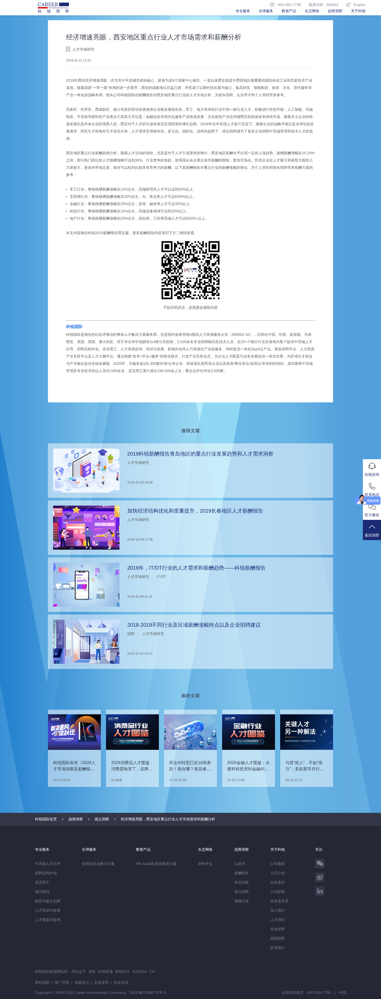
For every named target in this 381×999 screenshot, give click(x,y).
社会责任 (277, 882)
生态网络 (312, 11)
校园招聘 (277, 938)
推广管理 (62, 982)
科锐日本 (122, 971)
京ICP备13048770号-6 (147, 992)
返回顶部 (372, 535)
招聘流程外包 (46, 873)
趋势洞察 (335, 11)
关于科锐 (358, 11)
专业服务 (243, 11)
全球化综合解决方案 (98, 864)
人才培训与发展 (47, 910)
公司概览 (277, 864)
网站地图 (42, 982)
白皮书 (239, 864)
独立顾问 (42, 892)
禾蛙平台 (205, 864)
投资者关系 (279, 901)
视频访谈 (241, 901)
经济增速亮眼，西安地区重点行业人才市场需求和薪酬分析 (168, 819)
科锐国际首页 (46, 819)
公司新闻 (277, 892)
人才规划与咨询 (47, 920)
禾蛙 (92, 971)
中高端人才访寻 (47, 864)
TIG (152, 971)
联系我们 (277, 948)
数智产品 (289, 11)
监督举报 (101, 982)
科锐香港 (105, 971)
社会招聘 (277, 929)
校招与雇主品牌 (47, 901)
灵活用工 (42, 882)
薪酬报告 (241, 873)
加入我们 (277, 910)
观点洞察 (102, 819)
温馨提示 (81, 982)
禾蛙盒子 (78, 971)
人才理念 (277, 920)
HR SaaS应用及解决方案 (156, 864)
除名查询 (121, 982)
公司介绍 (277, 873)
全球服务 (266, 11)
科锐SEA (139, 971)
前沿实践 (241, 882)
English (359, 4)
